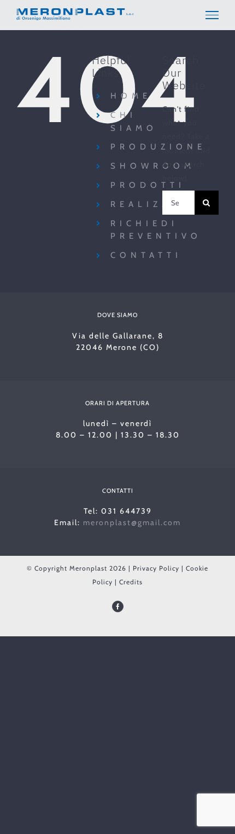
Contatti (146, 255)
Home (130, 96)
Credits (131, 582)
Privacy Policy (156, 568)
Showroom (152, 166)
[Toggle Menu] (212, 15)
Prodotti (147, 185)
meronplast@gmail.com (132, 522)
